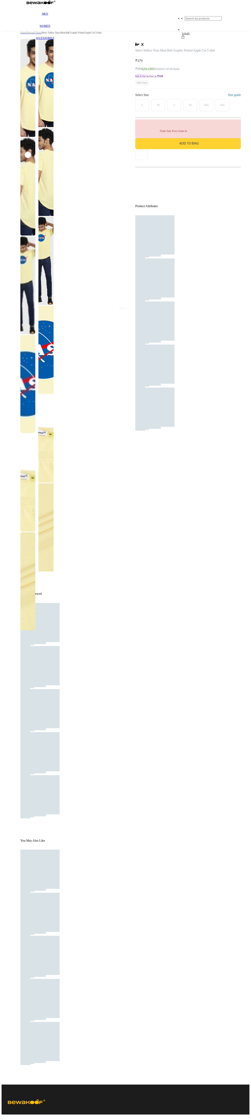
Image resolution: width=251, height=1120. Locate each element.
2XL (206, 105)
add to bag (189, 143)
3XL (222, 105)
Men (45, 13)
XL (190, 105)
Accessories (45, 38)
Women (45, 25)
